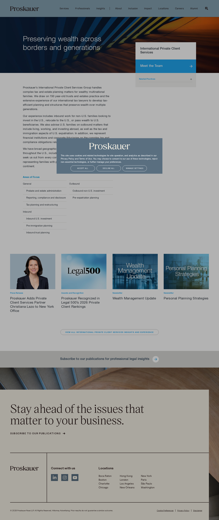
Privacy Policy (67, 159)
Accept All (82, 168)
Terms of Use (85, 159)
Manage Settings (134, 168)
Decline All (109, 168)
